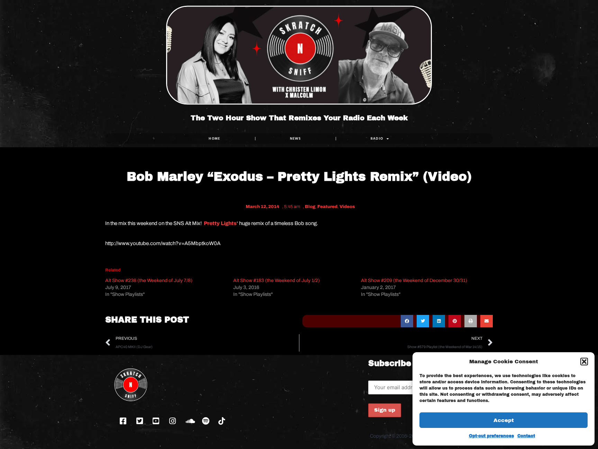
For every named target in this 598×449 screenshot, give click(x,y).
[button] (584, 361)
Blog (310, 206)
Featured (327, 206)
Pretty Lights (220, 223)
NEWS (295, 138)
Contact (526, 435)
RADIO (377, 138)
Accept (503, 420)
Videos (347, 206)
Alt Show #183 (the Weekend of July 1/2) (276, 280)
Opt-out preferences (491, 435)
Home (214, 138)
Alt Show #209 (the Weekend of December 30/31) (414, 280)
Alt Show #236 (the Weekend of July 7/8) (148, 280)
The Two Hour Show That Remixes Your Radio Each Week (299, 118)
